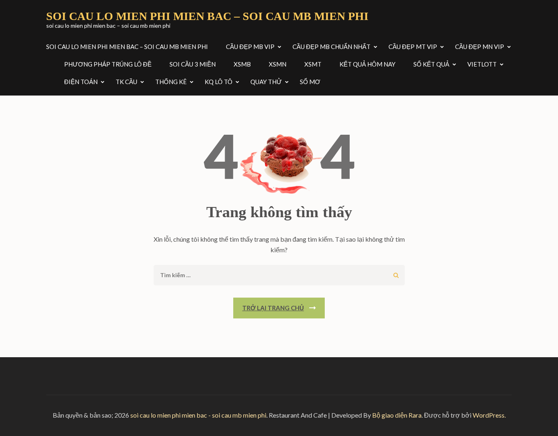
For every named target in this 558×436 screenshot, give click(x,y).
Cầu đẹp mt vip (412, 46)
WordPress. (489, 415)
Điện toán (81, 81)
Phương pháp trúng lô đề (108, 64)
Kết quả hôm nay (367, 64)
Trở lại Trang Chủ (273, 307)
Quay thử (266, 81)
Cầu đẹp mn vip (479, 46)
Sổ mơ (310, 81)
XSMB (242, 64)
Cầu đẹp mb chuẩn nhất (331, 46)
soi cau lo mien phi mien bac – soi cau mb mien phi (207, 16)
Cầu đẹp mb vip (250, 46)
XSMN (277, 64)
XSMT (312, 64)
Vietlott (482, 64)
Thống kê (171, 81)
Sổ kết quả (431, 64)
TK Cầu (126, 81)
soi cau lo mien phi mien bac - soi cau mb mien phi (198, 415)
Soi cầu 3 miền (193, 64)
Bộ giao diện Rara (397, 415)
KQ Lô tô (218, 81)
